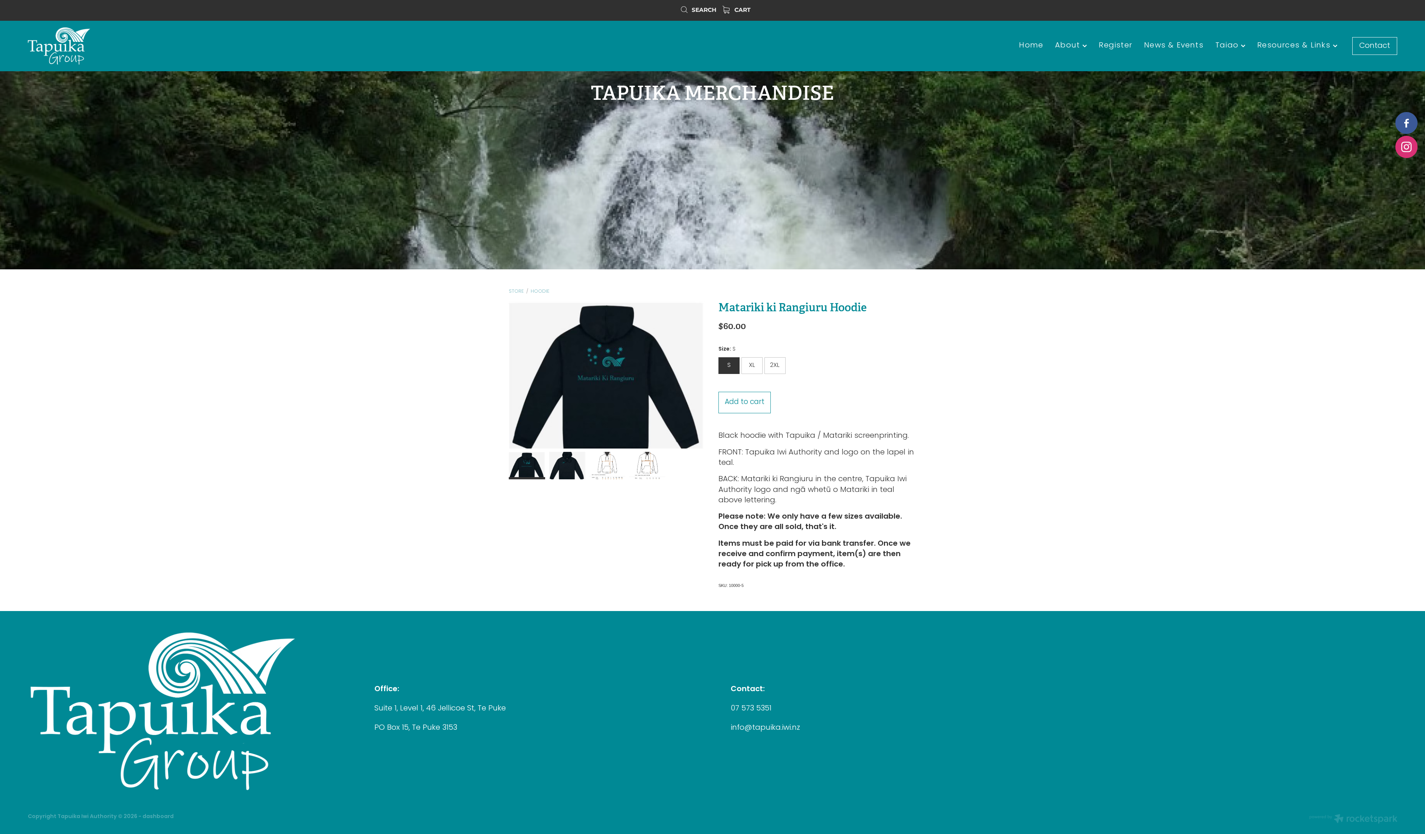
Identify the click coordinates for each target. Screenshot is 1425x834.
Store (516, 291)
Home (1031, 46)
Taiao (1228, 46)
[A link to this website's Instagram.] (1406, 147)
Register (1115, 46)
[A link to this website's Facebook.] (1406, 123)
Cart (742, 10)
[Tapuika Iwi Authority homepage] (165, 46)
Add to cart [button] (744, 402)
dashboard (158, 816)
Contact (1374, 46)
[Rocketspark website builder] (1353, 820)
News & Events (1173, 46)
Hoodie (540, 291)
